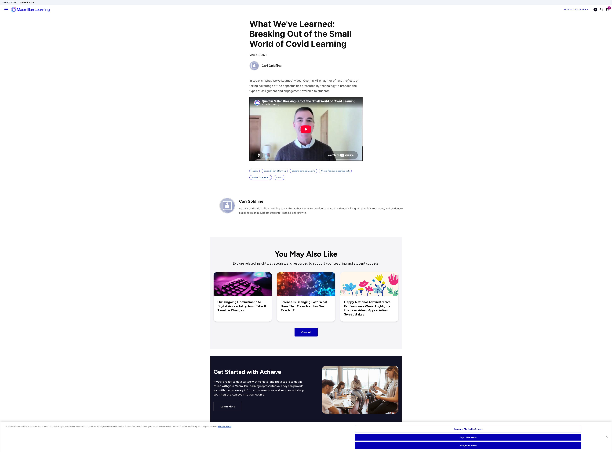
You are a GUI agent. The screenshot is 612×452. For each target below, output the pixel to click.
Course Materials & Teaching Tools (335, 171)
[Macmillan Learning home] (30, 9)
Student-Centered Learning (303, 171)
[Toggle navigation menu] (6, 9)
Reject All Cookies (468, 437)
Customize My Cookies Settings (468, 429)
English (254, 171)
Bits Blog (279, 177)
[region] (306, 437)
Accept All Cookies (468, 445)
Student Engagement (260, 177)
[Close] (606, 436)
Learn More (227, 406)
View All (306, 332)
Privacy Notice (224, 426)
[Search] (601, 9)
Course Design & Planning (275, 171)
